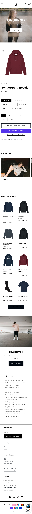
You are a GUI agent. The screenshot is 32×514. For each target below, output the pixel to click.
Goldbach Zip (22, 243)
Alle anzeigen (16, 306)
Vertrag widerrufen (12, 436)
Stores (6, 447)
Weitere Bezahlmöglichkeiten (16, 134)
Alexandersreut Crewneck (7, 244)
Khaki (5, 108)
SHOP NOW (16, 30)
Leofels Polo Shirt (23, 296)
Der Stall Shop (18, 511)
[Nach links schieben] (12, 186)
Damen (6, 180)
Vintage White (17, 108)
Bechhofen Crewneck (8, 217)
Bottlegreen (19, 100)
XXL (4, 119)
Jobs (5, 449)
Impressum (7, 466)
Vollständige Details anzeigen (12, 139)
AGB (5, 458)
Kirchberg (21, 216)
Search (6, 432)
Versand (9, 94)
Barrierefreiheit (10, 471)
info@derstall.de (10, 487)
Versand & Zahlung (10, 468)
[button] (2, 4)
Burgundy (6, 100)
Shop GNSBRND (16, 363)
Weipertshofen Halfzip (22, 270)
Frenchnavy (23, 104)
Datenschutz (8, 463)
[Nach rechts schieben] (20, 186)
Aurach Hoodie (7, 269)
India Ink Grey (8, 104)
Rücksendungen (9, 490)
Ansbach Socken (8, 296)
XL (21, 115)
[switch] (28, 511)
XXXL (12, 119)
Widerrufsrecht (9, 461)
